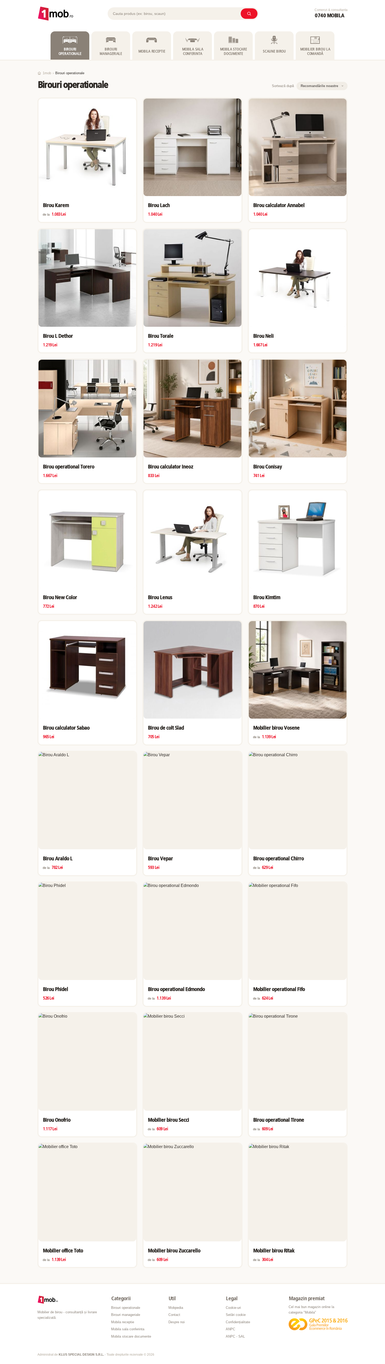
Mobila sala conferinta (127, 1329)
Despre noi (176, 1322)
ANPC (230, 1329)
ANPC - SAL (235, 1336)
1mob (47, 73)
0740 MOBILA (329, 15)
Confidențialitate (238, 1322)
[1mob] (55, 13)
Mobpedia (175, 1308)
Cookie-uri (233, 1308)
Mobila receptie (122, 1322)
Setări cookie (236, 1315)
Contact (174, 1315)
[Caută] (249, 13)
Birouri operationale (125, 1308)
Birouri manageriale (125, 1315)
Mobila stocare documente (131, 1336)
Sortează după (283, 86)
